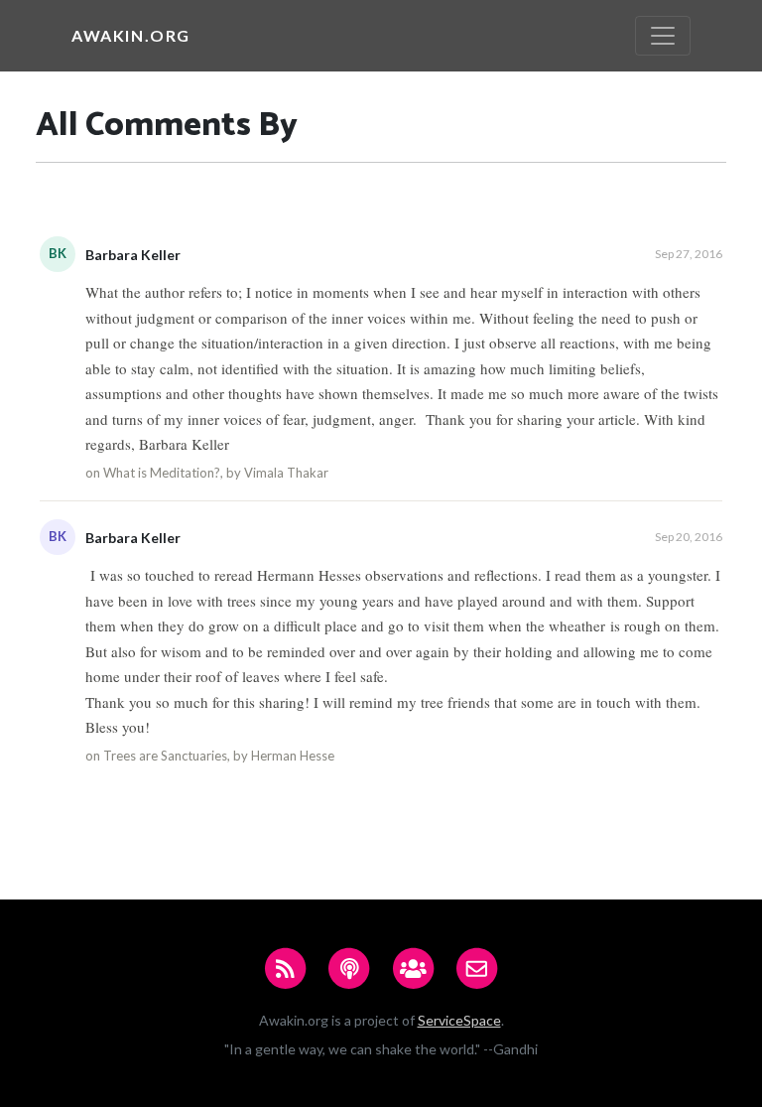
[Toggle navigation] (663, 36)
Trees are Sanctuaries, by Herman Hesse (218, 755)
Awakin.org (130, 35)
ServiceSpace (459, 1020)
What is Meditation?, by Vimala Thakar (215, 473)
